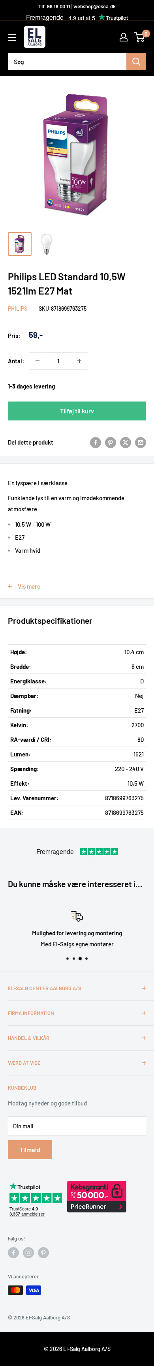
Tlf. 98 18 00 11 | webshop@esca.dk (77, 6)
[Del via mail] (140, 442)
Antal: (16, 360)
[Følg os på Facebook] (13, 1252)
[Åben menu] (12, 37)
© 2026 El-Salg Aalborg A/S (77, 1348)
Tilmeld (30, 1149)
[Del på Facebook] (95, 442)
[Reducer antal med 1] (37, 361)
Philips (17, 308)
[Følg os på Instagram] (28, 1252)
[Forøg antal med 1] (79, 361)
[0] (140, 37)
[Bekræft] (136, 61)
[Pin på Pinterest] (110, 442)
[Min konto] (124, 37)
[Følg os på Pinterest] (43, 1252)
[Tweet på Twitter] (125, 442)
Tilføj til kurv (77, 411)
